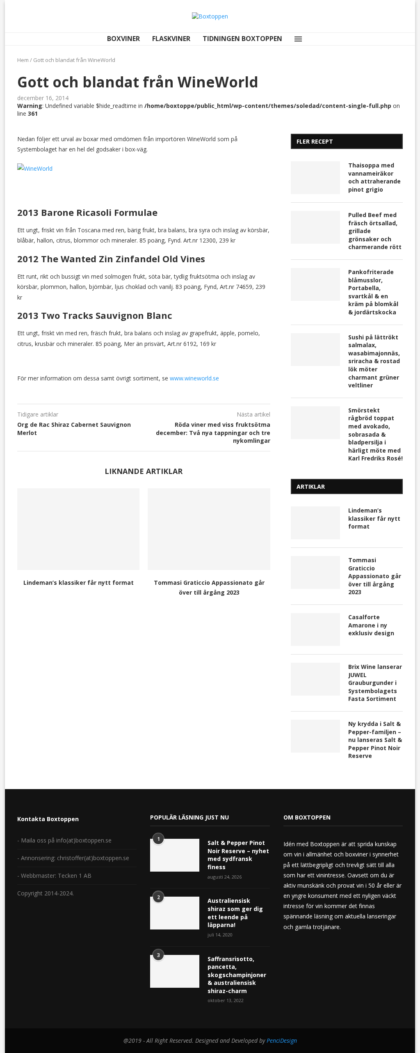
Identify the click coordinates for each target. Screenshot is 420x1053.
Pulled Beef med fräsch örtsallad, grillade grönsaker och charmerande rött (375, 231)
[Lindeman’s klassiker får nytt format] (78, 529)
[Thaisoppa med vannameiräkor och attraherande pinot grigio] (315, 177)
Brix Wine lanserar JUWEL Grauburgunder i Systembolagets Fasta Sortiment (375, 683)
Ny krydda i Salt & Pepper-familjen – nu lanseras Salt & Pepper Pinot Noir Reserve (375, 740)
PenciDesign (282, 1040)
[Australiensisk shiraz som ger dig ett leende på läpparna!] (174, 913)
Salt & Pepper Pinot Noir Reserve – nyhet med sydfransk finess (238, 855)
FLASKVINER (171, 38)
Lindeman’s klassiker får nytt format (78, 582)
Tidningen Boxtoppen (242, 38)
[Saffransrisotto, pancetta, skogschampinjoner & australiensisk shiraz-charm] (174, 971)
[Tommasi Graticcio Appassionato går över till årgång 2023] (209, 529)
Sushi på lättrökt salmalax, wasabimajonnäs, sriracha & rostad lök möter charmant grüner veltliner (374, 361)
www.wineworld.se (195, 378)
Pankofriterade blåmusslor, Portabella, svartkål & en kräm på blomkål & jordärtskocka (373, 292)
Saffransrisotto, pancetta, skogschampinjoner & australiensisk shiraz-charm (237, 975)
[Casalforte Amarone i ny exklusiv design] (315, 629)
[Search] (315, 39)
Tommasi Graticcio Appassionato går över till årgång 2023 (374, 576)
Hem (23, 60)
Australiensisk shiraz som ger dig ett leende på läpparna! (235, 913)
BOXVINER (123, 38)
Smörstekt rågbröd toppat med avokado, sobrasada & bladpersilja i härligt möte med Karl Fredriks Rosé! (375, 434)
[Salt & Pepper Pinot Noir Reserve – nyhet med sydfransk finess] (174, 855)
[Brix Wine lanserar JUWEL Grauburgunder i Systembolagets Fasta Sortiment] (315, 679)
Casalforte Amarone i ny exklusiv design (371, 625)
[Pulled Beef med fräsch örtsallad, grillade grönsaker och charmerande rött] (315, 227)
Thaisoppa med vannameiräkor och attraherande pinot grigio (374, 177)
